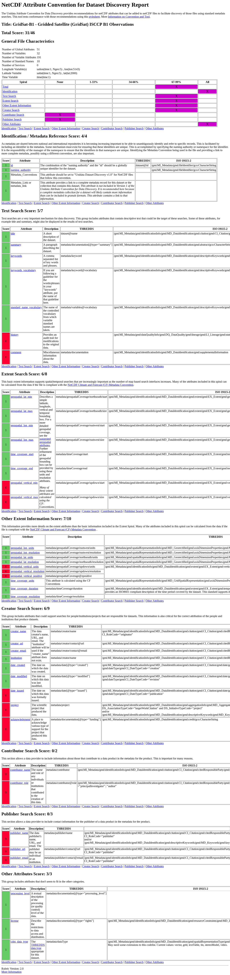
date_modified (19, 676)
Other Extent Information (17, 105)
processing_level (20, 893)
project (15, 705)
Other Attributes (12, 124)
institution (16, 657)
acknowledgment (20, 719)
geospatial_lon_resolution (25, 552)
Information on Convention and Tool (129, 16)
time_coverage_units (22, 580)
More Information (11, 971)
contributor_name (20, 769)
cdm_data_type (19, 941)
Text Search (9, 96)
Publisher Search (12, 119)
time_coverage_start (22, 454)
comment (16, 352)
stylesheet (94, 16)
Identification (10, 91)
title (13, 233)
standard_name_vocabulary (26, 307)
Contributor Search (13, 114)
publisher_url (17, 848)
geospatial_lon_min (22, 425)
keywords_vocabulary (23, 270)
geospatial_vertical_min (24, 482)
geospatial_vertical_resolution (27, 571)
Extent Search (10, 100)
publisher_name (19, 832)
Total (5, 86)
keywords (16, 255)
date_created (18, 665)
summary (16, 244)
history (15, 334)
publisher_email (19, 857)
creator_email (18, 650)
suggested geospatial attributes (45, 442)
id (12, 165)
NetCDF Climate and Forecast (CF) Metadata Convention (100, 384)
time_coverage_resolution (25, 596)
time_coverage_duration (24, 588)
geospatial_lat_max (22, 410)
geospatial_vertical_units (25, 566)
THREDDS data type (38, 946)
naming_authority (21, 169)
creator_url (17, 643)
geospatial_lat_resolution (25, 561)
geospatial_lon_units (22, 547)
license (15, 920)
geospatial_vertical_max (24, 497)
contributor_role (19, 782)
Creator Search (11, 110)
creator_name (18, 631)
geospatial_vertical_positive (26, 575)
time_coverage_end (22, 468)
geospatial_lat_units (22, 557)
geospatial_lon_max (22, 439)
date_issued (17, 690)
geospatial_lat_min (21, 396)
